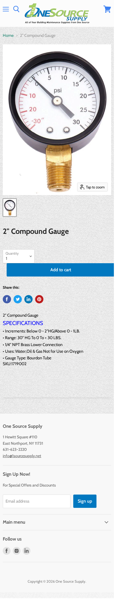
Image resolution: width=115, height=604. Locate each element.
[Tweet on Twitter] (18, 299)
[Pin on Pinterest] (39, 299)
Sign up (85, 501)
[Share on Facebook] (7, 299)
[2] (9, 207)
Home (8, 35)
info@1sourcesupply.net (22, 455)
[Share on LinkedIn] (28, 299)
